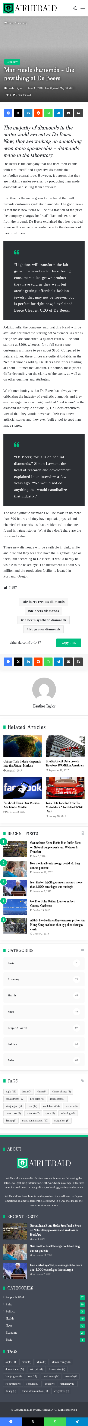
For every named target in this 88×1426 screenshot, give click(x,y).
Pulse (9, 1304)
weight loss (61, 1120)
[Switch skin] (75, 10)
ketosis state (57, 1098)
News (9, 1325)
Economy (22, 23)
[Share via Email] (68, 113)
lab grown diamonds (44, 629)
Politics (10, 1311)
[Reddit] (38, 113)
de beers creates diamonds (44, 602)
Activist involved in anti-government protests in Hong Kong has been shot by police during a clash (57, 924)
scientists (33, 1113)
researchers (13, 1113)
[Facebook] (8, 113)
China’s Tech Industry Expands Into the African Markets (22, 763)
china (41, 1091)
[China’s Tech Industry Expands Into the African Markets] (22, 746)
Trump (11, 1120)
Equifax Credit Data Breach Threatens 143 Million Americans (65, 763)
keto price (37, 1098)
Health (10, 1318)
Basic (9, 1339)
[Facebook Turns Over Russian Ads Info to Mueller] (22, 788)
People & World (15, 1297)
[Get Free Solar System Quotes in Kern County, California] (15, 907)
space (50, 1113)
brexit (26, 1091)
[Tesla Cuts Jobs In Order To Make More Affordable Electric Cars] (65, 788)
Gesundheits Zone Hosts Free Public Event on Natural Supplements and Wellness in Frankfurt (55, 847)
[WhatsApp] (48, 113)
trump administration (35, 1120)
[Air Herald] (30, 8)
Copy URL (69, 642)
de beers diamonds (44, 611)
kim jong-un (14, 1106)
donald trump (15, 1098)
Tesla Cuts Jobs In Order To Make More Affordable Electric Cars (64, 807)
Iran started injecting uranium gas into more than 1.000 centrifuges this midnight (56, 884)
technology (68, 1113)
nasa (32, 1106)
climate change (61, 1091)
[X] (18, 113)
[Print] (78, 113)
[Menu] (83, 10)
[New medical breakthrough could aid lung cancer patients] (15, 869)
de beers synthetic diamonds (44, 620)
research (72, 1106)
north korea (51, 1106)
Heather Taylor (14, 88)
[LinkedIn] (28, 113)
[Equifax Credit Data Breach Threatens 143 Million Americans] (65, 746)
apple (11, 1091)
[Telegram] (58, 113)
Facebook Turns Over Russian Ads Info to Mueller (21, 805)
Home (10, 23)
